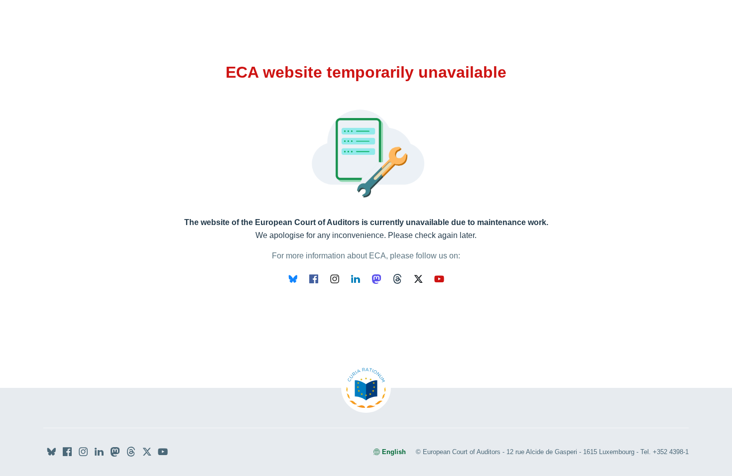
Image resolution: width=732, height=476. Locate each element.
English (394, 452)
